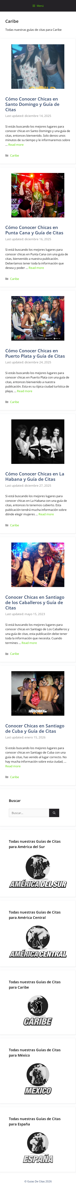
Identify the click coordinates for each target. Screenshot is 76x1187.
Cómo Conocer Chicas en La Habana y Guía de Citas (34, 476)
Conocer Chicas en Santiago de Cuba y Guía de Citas (34, 728)
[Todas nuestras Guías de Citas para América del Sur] (38, 871)
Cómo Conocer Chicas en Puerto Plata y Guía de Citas (35, 353)
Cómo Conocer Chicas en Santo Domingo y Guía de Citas (32, 104)
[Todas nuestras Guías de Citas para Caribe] (38, 1010)
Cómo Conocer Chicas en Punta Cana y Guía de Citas (34, 230)
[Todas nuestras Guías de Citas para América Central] (38, 942)
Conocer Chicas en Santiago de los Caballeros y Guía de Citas (34, 602)
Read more (16, 145)
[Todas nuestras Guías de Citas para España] (38, 1147)
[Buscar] (54, 813)
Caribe (14, 155)
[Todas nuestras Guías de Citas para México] (38, 1079)
